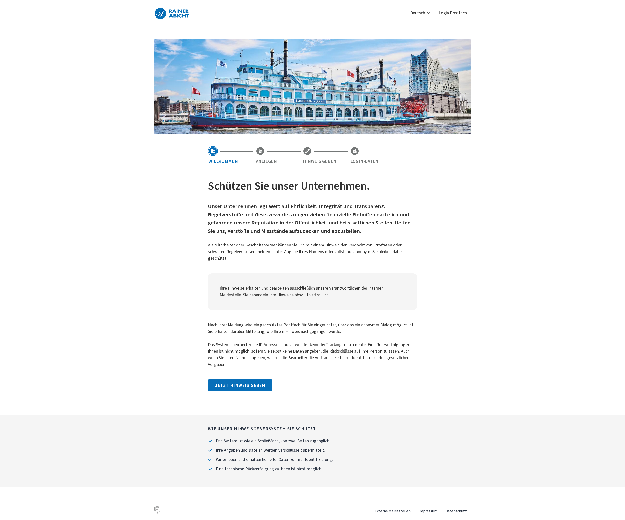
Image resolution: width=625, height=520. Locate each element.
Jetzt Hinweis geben (240, 385)
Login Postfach (453, 13)
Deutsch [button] (418, 13)
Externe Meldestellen (393, 511)
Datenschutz (456, 511)
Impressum (428, 511)
